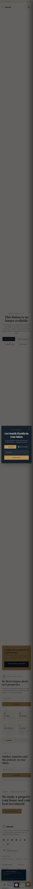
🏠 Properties (10, 446)
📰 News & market (23, 446)
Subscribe (16, 457)
